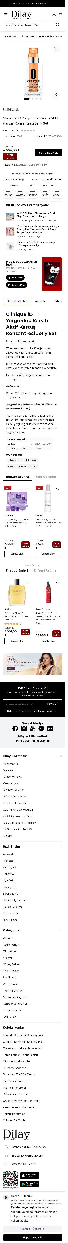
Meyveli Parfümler (14, 1087)
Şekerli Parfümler (14, 1114)
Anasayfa (8, 854)
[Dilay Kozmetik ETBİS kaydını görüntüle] (10, 1180)
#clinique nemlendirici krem (22, 460)
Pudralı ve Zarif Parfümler (19, 1074)
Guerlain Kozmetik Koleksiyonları (23, 1041)
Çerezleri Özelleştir (32, 1228)
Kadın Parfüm (11, 944)
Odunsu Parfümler (14, 1120)
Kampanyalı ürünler (15, 1003)
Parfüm (8, 938)
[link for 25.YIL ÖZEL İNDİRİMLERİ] (32, 664)
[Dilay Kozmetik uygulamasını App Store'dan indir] (29, 1175)
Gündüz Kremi (53, 179)
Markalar (8, 770)
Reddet (16, 1207)
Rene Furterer (43, 609)
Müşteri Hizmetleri (14, 796)
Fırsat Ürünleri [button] (17, 570)
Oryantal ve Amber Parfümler (21, 1100)
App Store (16, 277)
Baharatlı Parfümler (15, 1094)
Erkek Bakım (11, 971)
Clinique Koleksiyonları (17, 1061)
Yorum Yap (8, 130)
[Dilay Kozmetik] (32, 1134)
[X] (24, 728)
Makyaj (7, 958)
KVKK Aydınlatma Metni (18, 816)
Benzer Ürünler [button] (18, 476)
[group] (32, 71)
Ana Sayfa (9, 36)
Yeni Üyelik (10, 867)
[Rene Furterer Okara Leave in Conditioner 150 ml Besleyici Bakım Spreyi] (48, 592)
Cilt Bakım (27, 36)
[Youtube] (33, 728)
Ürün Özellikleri (17, 301)
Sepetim (8, 874)
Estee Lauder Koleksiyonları (20, 1055)
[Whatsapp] (50, 728)
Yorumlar (40, 301)
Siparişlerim (10, 887)
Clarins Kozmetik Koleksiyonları (22, 1048)
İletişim (7, 836)
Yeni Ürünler (10, 913)
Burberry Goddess (14, 1068)
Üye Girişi (9, 880)
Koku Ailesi (10, 1017)
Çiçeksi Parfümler (14, 1081)
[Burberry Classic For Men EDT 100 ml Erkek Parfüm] (17, 592)
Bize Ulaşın (10, 919)
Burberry (9, 609)
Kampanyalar (11, 783)
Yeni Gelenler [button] (45, 476)
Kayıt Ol (52, 703)
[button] (27, 99)
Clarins (39, 515)
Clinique (21, 179)
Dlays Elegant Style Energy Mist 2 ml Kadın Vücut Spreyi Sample (38, 229)
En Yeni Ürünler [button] (46, 570)
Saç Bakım (9, 977)
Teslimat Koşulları (13, 790)
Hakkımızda (10, 763)
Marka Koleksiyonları (15, 997)
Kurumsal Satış (12, 777)
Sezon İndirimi (12, 1010)
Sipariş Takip (10, 893)
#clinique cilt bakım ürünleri (22, 466)
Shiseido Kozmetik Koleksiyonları (23, 1035)
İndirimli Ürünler (13, 990)
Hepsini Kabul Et (32, 1237)
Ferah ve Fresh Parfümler (19, 1107)
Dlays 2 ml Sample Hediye (28, 236)
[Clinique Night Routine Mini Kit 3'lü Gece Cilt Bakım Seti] (17, 498)
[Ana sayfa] (28, 14)
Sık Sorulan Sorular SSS (17, 829)
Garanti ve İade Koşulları (18, 809)
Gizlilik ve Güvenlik (14, 803)
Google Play (18, 285)
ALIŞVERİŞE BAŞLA (25, 250)
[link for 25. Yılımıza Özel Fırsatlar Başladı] (32, 3)
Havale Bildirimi (12, 906)
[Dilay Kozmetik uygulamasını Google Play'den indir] (29, 1184)
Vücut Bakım (11, 984)
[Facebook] (15, 728)
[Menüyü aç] (6, 15)
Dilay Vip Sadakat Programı (20, 822)
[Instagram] (41, 728)
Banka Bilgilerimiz (14, 900)
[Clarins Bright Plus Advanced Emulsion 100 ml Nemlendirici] (48, 498)
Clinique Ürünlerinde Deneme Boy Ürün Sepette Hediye (36, 244)
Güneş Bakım (11, 964)
